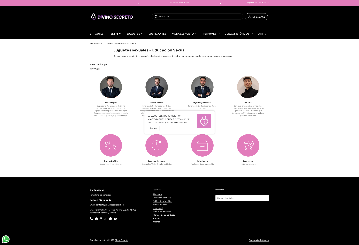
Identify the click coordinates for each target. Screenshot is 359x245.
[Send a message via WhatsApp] (5, 239)
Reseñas (156, 221)
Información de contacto (164, 215)
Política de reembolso (162, 211)
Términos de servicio (162, 197)
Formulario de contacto (100, 195)
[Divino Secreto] (112, 17)
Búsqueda (157, 194)
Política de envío (160, 204)
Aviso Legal (158, 208)
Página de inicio (96, 43)
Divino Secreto (121, 240)
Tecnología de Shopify (259, 240)
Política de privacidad (162, 201)
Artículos (156, 218)
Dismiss (153, 128)
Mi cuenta (258, 17)
